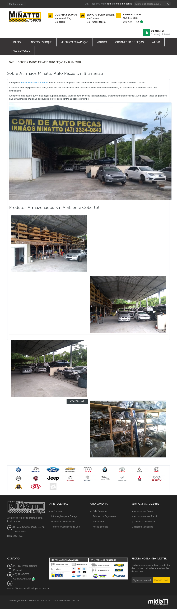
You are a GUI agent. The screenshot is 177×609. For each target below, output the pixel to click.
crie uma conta (123, 3)
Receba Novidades (143, 526)
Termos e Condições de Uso (65, 526)
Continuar (77, 401)
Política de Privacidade (62, 521)
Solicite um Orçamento (104, 516)
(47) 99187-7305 (131, 21)
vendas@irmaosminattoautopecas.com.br (28, 588)
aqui (109, 3)
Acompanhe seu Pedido (146, 516)
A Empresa (56, 511)
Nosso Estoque (100, 526)
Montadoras (98, 521)
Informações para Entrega (64, 516)
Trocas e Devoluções (144, 521)
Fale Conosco (99, 511)
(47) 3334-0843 (130, 18)
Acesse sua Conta (143, 511)
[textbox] (152, 3)
